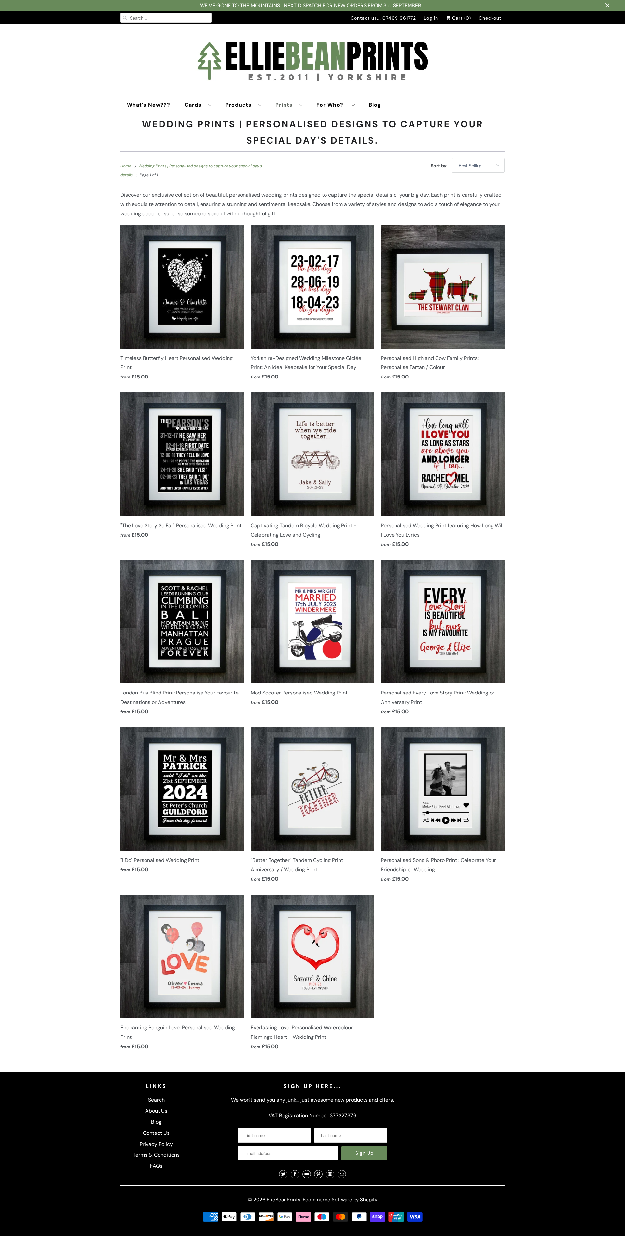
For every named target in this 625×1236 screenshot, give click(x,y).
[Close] (385, 541)
